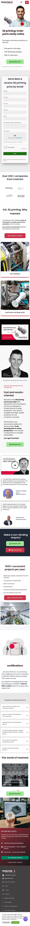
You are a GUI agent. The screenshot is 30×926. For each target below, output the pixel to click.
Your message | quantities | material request (12, 122)
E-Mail (5, 116)
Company (5, 91)
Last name (5, 103)
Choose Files (19, 137)
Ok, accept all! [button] (15, 922)
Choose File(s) (6, 131)
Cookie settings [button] (6, 922)
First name (5, 97)
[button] (15, 332)
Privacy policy (5, 160)
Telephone (5, 109)
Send (15, 153)
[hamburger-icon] (27, 2)
